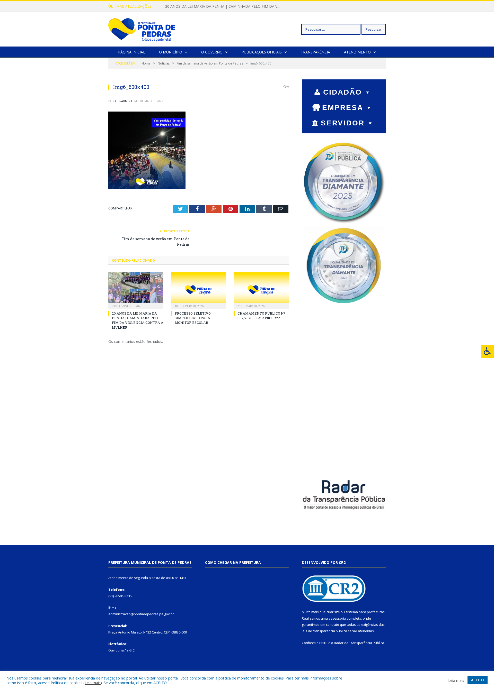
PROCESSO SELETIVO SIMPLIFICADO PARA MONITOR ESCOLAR (219, 6)
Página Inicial (131, 52)
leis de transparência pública (324, 631)
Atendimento (357, 52)
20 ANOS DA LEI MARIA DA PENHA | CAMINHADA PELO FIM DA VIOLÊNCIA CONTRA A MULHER (137, 320)
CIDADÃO (342, 92)
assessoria (337, 618)
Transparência (315, 52)
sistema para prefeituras (365, 612)
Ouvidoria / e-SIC (121, 650)
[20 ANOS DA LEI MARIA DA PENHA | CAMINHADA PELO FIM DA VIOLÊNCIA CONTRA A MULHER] (135, 290)
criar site (333, 612)
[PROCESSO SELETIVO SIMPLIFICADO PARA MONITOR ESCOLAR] (198, 290)
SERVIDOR (343, 123)
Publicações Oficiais (262, 52)
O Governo (212, 52)
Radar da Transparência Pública (359, 642)
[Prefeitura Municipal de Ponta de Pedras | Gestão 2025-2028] (141, 29)
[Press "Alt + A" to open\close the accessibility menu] (487, 351)
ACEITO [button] (477, 679)
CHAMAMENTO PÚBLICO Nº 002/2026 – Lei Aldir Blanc (261, 315)
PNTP (323, 642)
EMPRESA (342, 108)
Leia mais (93, 682)
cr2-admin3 (123, 101)
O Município (170, 52)
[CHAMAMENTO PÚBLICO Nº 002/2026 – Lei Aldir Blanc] (261, 290)
